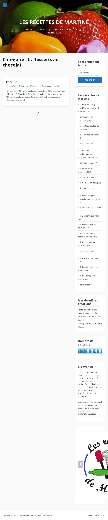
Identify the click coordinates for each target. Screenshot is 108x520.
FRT (104, 515)
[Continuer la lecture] (15, 100)
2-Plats (83, 150)
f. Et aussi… (85, 188)
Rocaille (11, 82)
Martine (12, 86)
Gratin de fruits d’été (87, 309)
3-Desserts (85, 195)
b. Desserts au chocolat (49, 86)
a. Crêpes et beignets (90, 199)
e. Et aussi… (85, 143)
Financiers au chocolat (87, 313)
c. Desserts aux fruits (90, 215)
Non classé (85, 284)
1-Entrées (84, 104)
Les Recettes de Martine (54, 22)
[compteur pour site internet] (90, 352)
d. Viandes (84, 177)
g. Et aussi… (85, 251)
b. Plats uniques (87, 163)
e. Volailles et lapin (88, 182)
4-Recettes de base (89, 258)
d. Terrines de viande (89, 134)
